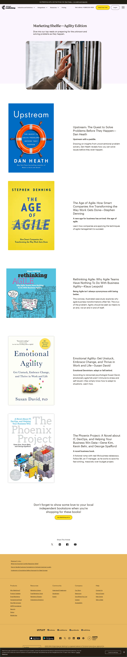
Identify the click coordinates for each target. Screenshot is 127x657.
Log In (115, 7)
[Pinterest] (83, 639)
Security (12, 609)
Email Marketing (15, 596)
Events (54, 596)
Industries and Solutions (25, 7)
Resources (53, 7)
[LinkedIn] (74, 639)
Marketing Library (35, 590)
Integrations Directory (37, 600)
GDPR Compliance (15, 606)
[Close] (124, 652)
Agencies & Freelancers (59, 590)
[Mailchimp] (85, 630)
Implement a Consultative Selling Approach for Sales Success (29, 570)
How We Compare (15, 603)
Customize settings (113, 652)
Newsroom (78, 593)
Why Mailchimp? (15, 590)
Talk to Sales (99, 600)
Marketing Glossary (36, 596)
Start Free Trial (102, 7)
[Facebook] (60, 639)
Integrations (41, 7)
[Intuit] (41, 630)
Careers (77, 600)
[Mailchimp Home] (9, 7)
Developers (55, 593)
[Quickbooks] (74, 630)
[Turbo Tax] (51, 630)
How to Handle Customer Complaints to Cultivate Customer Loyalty (31, 567)
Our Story (78, 590)
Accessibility (78, 603)
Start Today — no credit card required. (76, 2)
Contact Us (99, 590)
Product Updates (15, 593)
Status (12, 612)
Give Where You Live (81, 596)
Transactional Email (16, 600)
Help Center (99, 596)
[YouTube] (78, 639)
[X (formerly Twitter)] (65, 639)
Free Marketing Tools (36, 593)
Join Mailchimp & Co (63, 517)
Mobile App (13, 615)
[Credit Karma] (62, 630)
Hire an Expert (100, 593)
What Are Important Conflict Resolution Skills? (24, 563)
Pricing (64, 7)
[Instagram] (69, 639)
